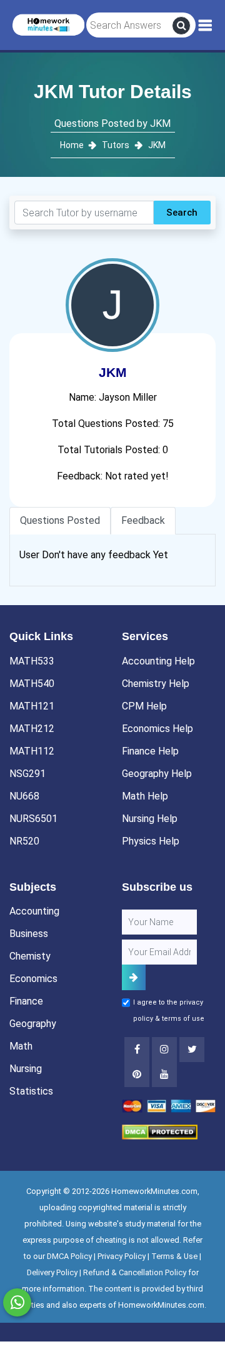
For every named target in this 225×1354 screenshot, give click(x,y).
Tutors (115, 145)
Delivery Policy (52, 1272)
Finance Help (150, 751)
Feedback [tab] (143, 520)
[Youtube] (136, 1074)
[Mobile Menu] (205, 25)
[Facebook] (136, 1049)
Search (182, 212)
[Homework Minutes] (48, 24)
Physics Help (150, 841)
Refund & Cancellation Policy (134, 1272)
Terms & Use (174, 1256)
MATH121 (31, 706)
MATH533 (31, 661)
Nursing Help (150, 819)
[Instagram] (164, 1049)
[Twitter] (191, 1049)
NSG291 (27, 774)
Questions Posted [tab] (60, 520)
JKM (157, 145)
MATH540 (31, 684)
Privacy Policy (122, 1256)
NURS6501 (33, 819)
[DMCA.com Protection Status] (160, 1131)
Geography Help (157, 774)
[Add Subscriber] (134, 977)
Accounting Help (158, 661)
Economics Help (157, 729)
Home (73, 145)
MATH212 (31, 729)
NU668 (24, 796)
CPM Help (144, 706)
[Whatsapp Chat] (17, 1302)
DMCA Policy (69, 1256)
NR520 (24, 841)
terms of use (183, 1019)
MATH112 (31, 751)
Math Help (145, 796)
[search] (181, 25)
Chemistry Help (155, 684)
